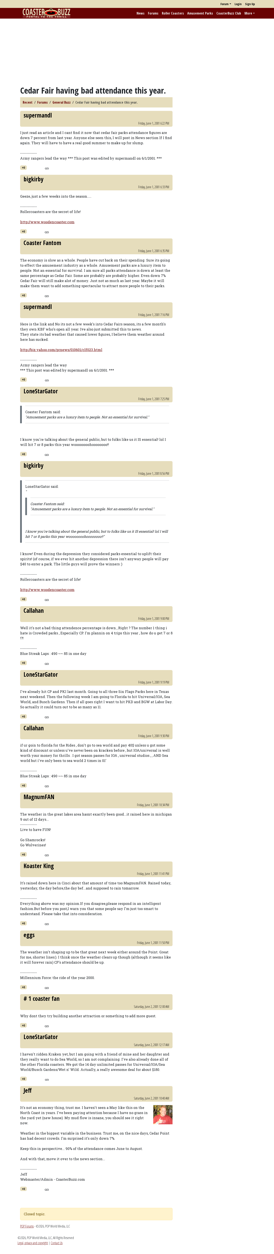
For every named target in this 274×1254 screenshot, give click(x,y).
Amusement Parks (200, 13)
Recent (28, 102)
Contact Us (57, 1243)
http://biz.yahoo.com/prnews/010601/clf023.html (61, 349)
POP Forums (27, 1226)
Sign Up (250, 4)
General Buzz (61, 102)
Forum (224, 4)
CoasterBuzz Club (228, 13)
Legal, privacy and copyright (33, 1243)
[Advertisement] (137, 52)
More (248, 13)
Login (238, 4)
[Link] (47, 168)
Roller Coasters (173, 13)
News (140, 13)
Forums (153, 13)
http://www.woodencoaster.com (47, 222)
